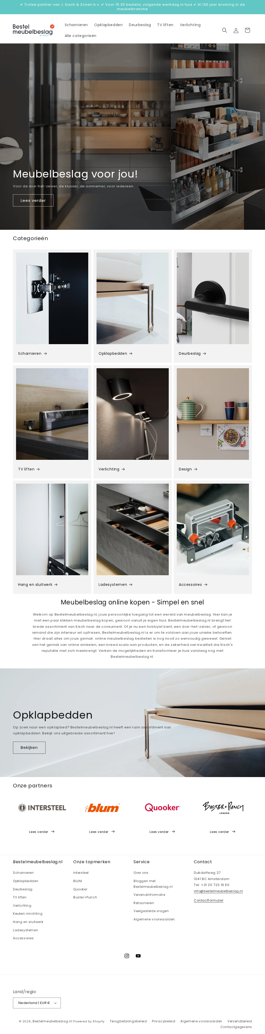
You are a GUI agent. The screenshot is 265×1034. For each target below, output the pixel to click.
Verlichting (109, 469)
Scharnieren (30, 353)
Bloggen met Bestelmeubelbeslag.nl (153, 884)
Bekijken (29, 747)
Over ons (141, 872)
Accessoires (190, 584)
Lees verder (33, 200)
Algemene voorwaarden (154, 919)
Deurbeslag (190, 353)
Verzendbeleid (239, 1021)
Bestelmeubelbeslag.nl (52, 1021)
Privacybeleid (163, 1021)
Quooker (80, 889)
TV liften (26, 469)
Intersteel (81, 872)
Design (185, 469)
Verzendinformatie (149, 894)
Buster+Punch (85, 897)
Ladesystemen (113, 584)
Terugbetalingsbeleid (128, 1021)
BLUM (77, 881)
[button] (224, 30)
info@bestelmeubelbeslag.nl (218, 891)
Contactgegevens (236, 1027)
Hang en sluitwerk (35, 584)
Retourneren (144, 903)
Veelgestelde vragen (151, 911)
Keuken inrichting (27, 913)
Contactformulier (209, 900)
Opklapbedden (113, 353)
